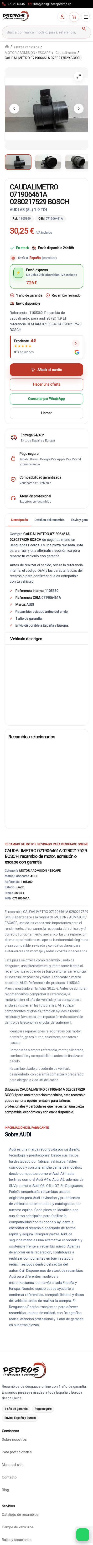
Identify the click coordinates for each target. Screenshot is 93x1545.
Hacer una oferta (46, 384)
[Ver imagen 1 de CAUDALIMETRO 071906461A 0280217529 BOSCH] (18, 162)
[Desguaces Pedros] (15, 15)
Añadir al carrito (49, 370)
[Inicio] (7, 46)
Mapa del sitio (13, 1465)
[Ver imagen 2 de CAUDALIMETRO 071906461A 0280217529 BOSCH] (48, 162)
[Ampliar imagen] (79, 77)
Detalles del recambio (50, 520)
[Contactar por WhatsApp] (82, 1534)
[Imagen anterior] (14, 109)
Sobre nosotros (14, 1440)
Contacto (9, 1477)
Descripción (19, 520)
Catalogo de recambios (20, 1515)
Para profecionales (17, 1452)
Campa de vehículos (18, 1527)
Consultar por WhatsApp (46, 399)
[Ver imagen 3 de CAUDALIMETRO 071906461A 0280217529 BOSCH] (78, 162)
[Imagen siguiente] (79, 109)
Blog (5, 1490)
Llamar (46, 413)
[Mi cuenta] (62, 17)
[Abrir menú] (86, 17)
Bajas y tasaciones (16, 1540)
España (43, 258)
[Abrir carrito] (74, 17)
